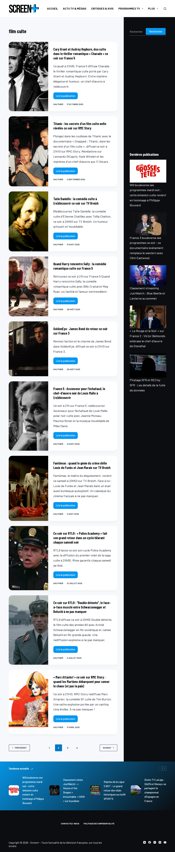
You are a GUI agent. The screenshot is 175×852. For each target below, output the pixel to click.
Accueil (52, 8)
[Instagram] (154, 842)
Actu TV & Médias (74, 8)
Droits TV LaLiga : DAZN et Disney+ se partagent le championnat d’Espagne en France (155, 790)
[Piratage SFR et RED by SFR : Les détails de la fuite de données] (148, 365)
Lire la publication (67, 96)
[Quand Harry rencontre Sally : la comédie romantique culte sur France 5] (28, 286)
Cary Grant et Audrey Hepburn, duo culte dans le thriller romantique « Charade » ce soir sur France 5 (80, 53)
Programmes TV (129, 8)
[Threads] (160, 842)
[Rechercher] (165, 8)
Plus (151, 8)
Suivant (107, 747)
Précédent (21, 747)
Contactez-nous (70, 823)
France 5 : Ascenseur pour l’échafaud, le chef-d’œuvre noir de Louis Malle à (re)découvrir (79, 393)
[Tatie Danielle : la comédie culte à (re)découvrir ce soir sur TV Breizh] (28, 221)
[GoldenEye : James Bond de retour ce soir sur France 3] (28, 348)
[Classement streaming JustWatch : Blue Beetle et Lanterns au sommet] (148, 275)
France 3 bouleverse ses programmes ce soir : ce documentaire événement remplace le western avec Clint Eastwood (146, 248)
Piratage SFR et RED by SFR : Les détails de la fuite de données (147, 385)
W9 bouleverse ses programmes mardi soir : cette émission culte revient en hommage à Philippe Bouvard (148, 195)
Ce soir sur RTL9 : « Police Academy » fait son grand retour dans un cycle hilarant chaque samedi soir (80, 537)
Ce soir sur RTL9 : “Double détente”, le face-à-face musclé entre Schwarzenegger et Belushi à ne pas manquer (82, 607)
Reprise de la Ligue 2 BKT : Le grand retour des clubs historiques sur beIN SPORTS (114, 790)
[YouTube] (144, 842)
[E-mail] (165, 842)
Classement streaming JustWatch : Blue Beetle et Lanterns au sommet (147, 293)
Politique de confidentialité (99, 823)
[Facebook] (149, 842)
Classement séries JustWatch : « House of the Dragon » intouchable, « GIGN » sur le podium (74, 790)
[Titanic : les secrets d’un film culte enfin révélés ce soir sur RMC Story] (28, 151)
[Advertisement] (148, 94)
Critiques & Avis (102, 8)
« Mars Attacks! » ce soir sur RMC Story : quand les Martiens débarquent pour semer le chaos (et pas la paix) (81, 681)
